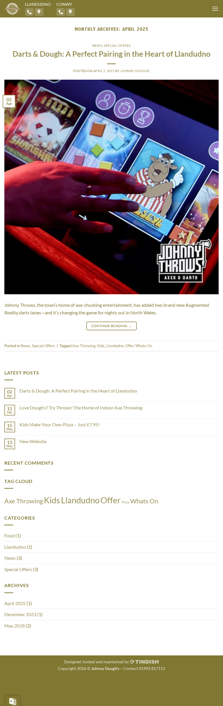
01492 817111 (152, 668)
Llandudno (114, 345)
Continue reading (111, 326)
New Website (32, 441)
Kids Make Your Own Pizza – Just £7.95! (59, 424)
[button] (215, 8)
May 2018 (14, 625)
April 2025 (15, 603)
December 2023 (20, 614)
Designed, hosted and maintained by (97, 661)
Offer (129, 345)
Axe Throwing (84, 345)
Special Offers (117, 45)
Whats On (143, 345)
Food (9, 535)
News (97, 45)
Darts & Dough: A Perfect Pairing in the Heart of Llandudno (111, 53)
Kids (101, 345)
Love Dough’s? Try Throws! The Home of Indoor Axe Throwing (80, 407)
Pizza (125, 502)
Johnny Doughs (135, 71)
